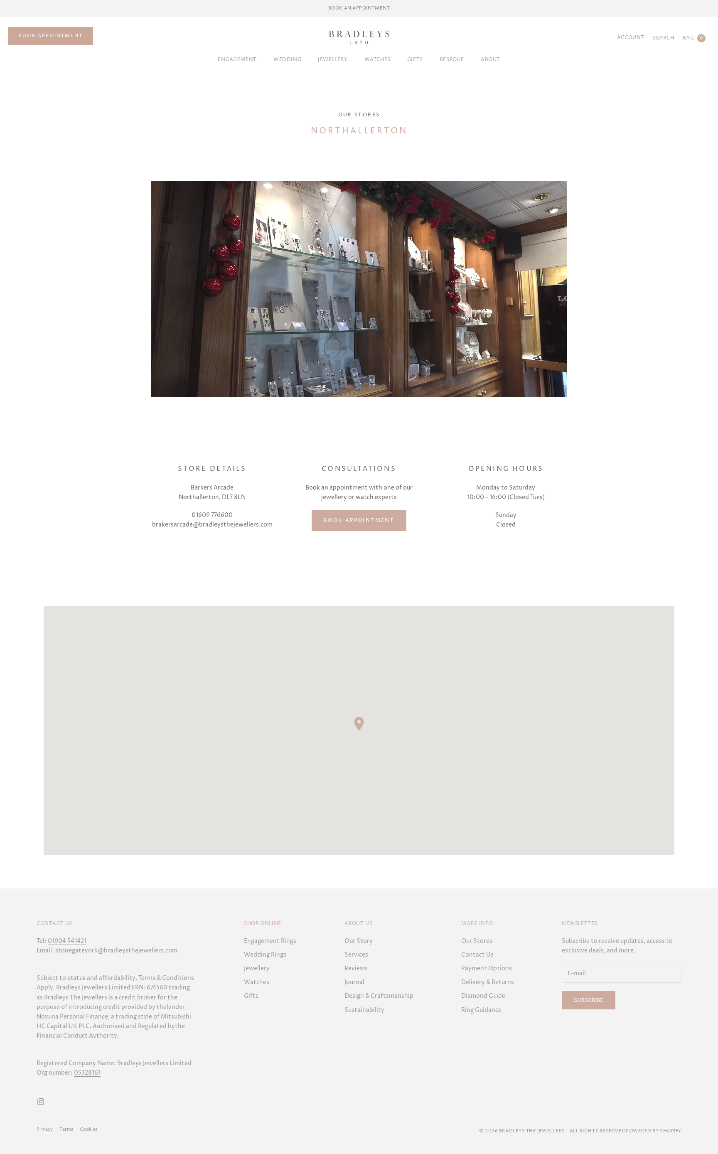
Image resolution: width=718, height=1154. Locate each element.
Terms (66, 1129)
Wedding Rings (265, 955)
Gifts (251, 996)
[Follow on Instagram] (41, 1101)
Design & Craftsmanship (378, 996)
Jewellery (332, 59)
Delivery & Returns (487, 982)
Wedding (287, 59)
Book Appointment (359, 520)
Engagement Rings (270, 941)
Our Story (358, 941)
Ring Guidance (481, 1010)
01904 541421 (67, 941)
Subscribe (588, 1000)
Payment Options (486, 968)
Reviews (356, 968)
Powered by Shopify (653, 1131)
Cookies (88, 1129)
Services (356, 955)
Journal (354, 982)
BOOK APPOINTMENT (51, 35)
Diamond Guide (483, 996)
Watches (377, 59)
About (490, 59)
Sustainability (364, 1010)
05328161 (87, 1073)
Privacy (45, 1129)
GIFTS (415, 59)
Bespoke (452, 59)
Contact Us (477, 955)
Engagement (237, 59)
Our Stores (359, 114)
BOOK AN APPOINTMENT (359, 8)
